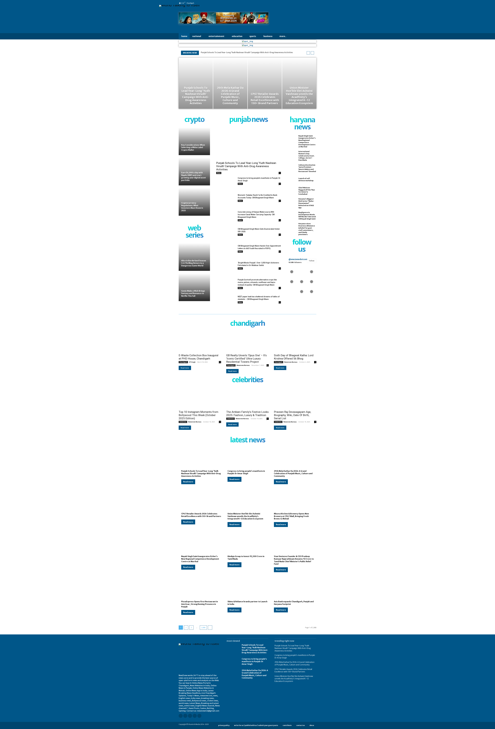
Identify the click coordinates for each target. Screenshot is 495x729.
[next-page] (210, 627)
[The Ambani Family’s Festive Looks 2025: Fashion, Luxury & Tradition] (247, 398)
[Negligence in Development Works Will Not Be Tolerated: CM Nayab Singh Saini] (291, 215)
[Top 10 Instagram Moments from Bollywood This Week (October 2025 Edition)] (200, 398)
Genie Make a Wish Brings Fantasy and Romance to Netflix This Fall (193, 293)
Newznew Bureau (243, 365)
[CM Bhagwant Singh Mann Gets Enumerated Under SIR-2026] (226, 234)
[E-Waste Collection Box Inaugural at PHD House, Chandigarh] (200, 341)
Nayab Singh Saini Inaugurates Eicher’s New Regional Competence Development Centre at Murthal (200, 559)
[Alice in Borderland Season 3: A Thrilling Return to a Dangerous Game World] (194, 257)
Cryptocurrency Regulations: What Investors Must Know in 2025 (192, 207)
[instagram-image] (291, 271)
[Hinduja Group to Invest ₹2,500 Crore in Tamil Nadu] (247, 543)
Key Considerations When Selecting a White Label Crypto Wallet (193, 147)
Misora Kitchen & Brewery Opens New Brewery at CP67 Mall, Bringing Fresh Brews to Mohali (291, 516)
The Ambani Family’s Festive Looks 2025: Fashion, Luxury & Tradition (247, 413)
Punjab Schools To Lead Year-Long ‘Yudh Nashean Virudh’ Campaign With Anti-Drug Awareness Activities (247, 52)
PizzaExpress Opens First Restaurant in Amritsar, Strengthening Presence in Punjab (199, 604)
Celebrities (182, 422)
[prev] (308, 53)
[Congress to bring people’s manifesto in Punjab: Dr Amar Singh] (226, 183)
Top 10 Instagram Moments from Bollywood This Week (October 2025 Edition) (198, 415)
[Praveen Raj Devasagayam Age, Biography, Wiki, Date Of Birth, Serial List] (295, 398)
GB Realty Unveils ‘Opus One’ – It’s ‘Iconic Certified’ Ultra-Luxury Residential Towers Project (246, 358)
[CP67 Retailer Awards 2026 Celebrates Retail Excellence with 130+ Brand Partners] (265, 83)
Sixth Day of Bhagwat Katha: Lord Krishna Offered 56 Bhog (294, 357)
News (219, 173)
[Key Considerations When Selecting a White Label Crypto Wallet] (194, 141)
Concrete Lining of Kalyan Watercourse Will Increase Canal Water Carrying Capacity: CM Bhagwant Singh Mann (256, 214)
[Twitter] (311, 3)
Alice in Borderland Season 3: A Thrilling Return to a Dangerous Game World (193, 263)
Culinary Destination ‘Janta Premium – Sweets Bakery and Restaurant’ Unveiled (307, 168)
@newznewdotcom (298, 259)
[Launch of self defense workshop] (291, 179)
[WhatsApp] (315, 3)
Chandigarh (183, 362)
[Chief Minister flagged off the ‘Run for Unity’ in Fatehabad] (291, 191)
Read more (185, 368)
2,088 (203, 627)
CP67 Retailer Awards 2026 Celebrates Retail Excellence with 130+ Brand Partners (293, 670)
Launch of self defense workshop (306, 179)
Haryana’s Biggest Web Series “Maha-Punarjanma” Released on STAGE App (306, 203)
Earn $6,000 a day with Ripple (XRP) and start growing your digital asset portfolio (193, 176)
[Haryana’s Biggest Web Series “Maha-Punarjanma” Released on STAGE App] (291, 202)
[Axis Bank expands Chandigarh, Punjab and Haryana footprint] (294, 589)
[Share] (308, 3)
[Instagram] (297, 3)
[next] (312, 53)
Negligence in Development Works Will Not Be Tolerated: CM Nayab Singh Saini (307, 215)
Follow (311, 261)
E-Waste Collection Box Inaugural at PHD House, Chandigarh (198, 357)
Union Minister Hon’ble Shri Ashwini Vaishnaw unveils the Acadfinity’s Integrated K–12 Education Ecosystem (245, 516)
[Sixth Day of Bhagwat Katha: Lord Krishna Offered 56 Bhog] (295, 341)
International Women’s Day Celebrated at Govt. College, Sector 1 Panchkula (306, 155)
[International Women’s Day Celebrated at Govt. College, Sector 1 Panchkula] (291, 154)
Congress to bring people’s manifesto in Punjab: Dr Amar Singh (246, 472)
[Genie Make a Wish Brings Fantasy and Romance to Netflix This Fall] (194, 287)
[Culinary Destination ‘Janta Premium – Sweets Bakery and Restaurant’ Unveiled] (291, 168)
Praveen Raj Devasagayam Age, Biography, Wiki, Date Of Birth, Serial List (292, 415)
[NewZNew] (295, 19)
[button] (294, 36)
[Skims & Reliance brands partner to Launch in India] (247, 589)
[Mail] (304, 3)
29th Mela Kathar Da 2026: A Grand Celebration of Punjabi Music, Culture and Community (293, 473)
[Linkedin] (301, 3)
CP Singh (192, 362)
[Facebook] (293, 3)
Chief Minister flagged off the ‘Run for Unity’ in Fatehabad (306, 191)
